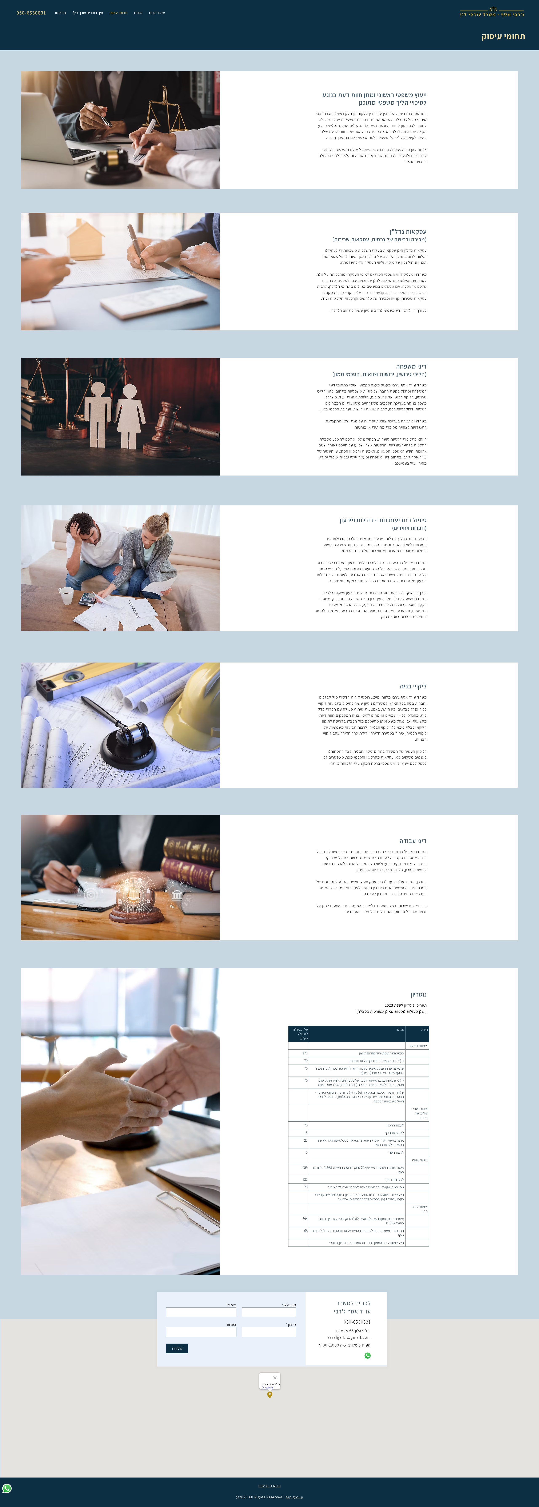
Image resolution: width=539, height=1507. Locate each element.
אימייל (231, 1305)
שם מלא (290, 1305)
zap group (294, 1497)
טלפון (292, 1325)
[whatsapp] (7, 1488)
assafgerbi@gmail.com (349, 1337)
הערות (231, 1325)
